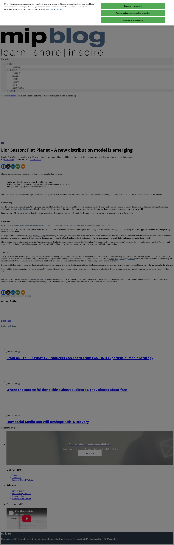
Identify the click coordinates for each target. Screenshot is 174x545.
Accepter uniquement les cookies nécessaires (133, 13)
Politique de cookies (54, 9)
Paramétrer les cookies (133, 6)
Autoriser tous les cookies (133, 20)
